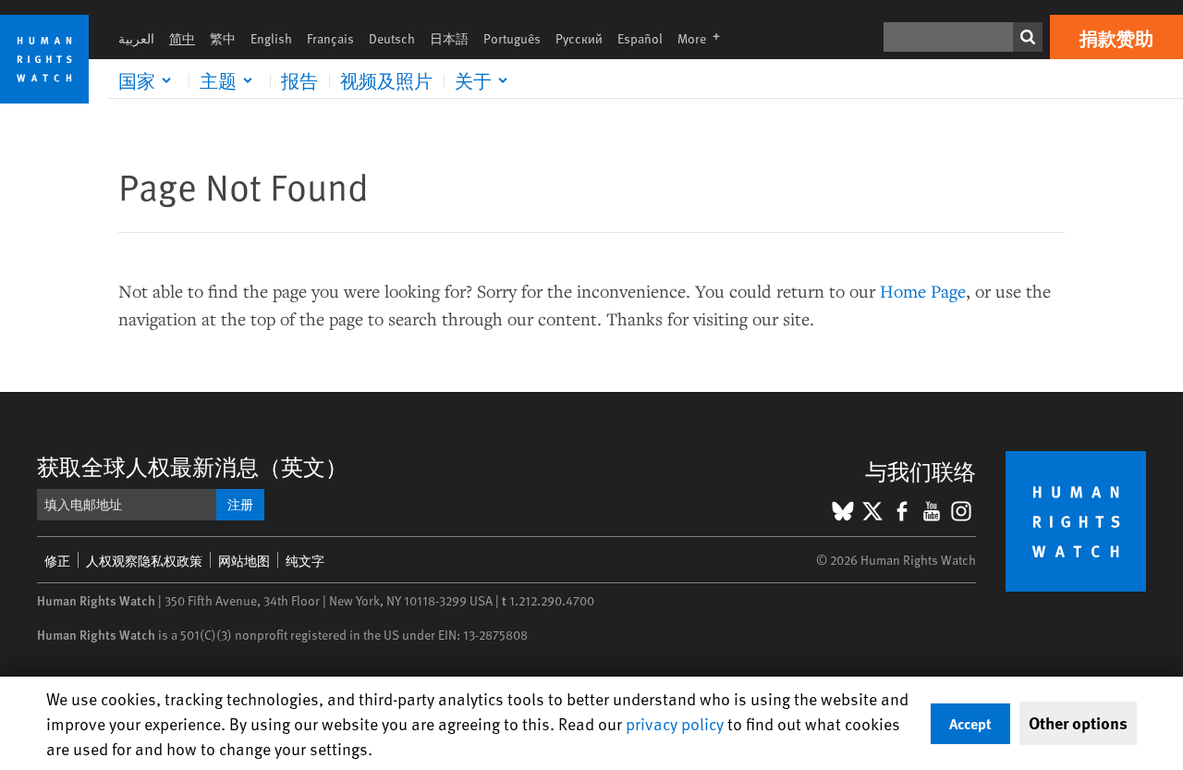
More (704, 38)
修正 (57, 560)
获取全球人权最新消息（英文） (192, 466)
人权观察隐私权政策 (144, 560)
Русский (579, 38)
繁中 (223, 38)
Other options (1078, 723)
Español (640, 38)
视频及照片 (386, 80)
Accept (970, 723)
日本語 (449, 38)
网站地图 (244, 560)
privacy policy (675, 723)
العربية (136, 38)
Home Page (923, 290)
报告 (299, 80)
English (271, 38)
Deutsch (392, 38)
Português (512, 38)
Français (330, 38)
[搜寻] (1028, 37)
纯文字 (305, 560)
